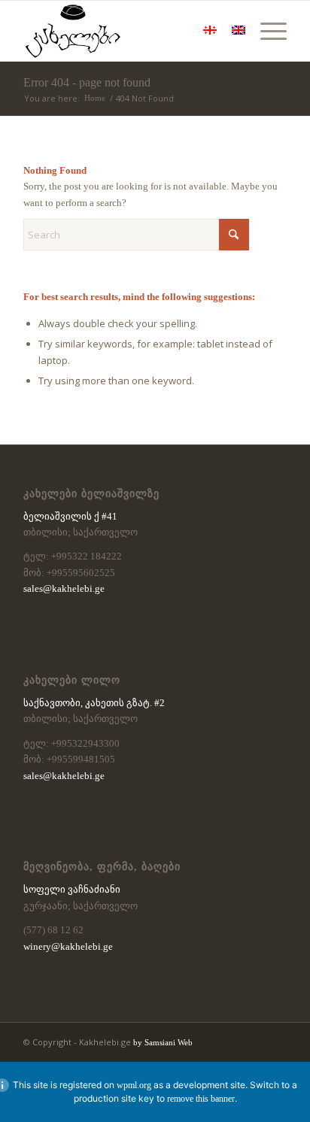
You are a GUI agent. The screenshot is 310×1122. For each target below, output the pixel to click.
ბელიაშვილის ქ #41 (70, 516)
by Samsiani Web (163, 1042)
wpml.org (134, 1085)
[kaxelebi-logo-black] (128, 31)
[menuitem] (266, 31)
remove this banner (201, 1098)
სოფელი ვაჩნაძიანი (71, 889)
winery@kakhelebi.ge (68, 946)
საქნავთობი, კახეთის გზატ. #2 (94, 702)
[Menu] (266, 31)
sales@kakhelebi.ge (64, 588)
